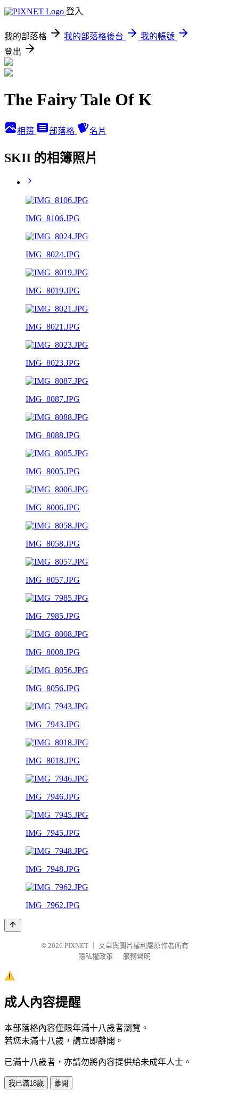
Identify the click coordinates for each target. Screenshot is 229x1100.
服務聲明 (137, 956)
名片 (98, 131)
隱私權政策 (95, 956)
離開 (61, 1083)
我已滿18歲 (26, 1083)
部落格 (63, 131)
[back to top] (12, 925)
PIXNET (76, 946)
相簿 (26, 131)
